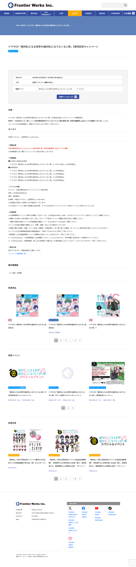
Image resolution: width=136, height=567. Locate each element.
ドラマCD (80, 89)
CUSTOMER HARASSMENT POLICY (43, 513)
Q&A (17, 519)
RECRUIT (19, 513)
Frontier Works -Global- (85, 514)
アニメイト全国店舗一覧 (17, 253)
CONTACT (19, 516)
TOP (17, 25)
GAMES (88, 13)
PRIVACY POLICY (37, 510)
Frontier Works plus (99, 518)
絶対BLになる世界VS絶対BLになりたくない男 (55, 89)
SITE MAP (35, 516)
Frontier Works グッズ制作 (73, 522)
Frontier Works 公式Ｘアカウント (72, 514)
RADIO (102, 13)
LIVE (61, 13)
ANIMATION (20, 13)
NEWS (6, 13)
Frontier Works (98, 513)
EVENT (75, 13)
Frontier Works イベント (72, 530)
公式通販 (127, 13)
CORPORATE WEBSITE (39, 519)
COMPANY (115, 13)
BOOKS (34, 13)
